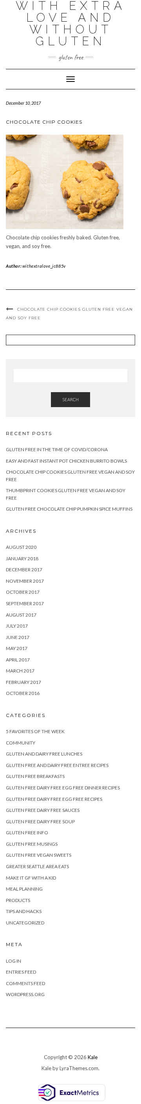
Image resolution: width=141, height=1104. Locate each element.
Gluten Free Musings (32, 844)
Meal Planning (24, 889)
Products (18, 900)
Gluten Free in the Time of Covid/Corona (57, 449)
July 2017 (17, 626)
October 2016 (23, 693)
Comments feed (25, 983)
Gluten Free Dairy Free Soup (40, 821)
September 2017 (25, 603)
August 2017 (21, 615)
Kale (93, 1057)
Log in (13, 961)
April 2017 (18, 660)
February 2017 (23, 682)
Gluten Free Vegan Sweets (38, 855)
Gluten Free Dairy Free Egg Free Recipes (54, 799)
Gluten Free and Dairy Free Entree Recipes (57, 765)
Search (70, 399)
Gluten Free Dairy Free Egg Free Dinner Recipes (63, 788)
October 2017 (23, 592)
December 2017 (24, 569)
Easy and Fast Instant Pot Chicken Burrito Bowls (66, 461)
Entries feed (21, 972)
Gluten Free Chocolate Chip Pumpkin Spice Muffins (69, 509)
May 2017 (16, 648)
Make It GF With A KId (31, 878)
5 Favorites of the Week (35, 731)
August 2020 (21, 547)
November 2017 (25, 581)
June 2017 (17, 637)
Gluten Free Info (27, 832)
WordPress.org (25, 994)
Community (20, 743)
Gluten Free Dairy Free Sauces (43, 810)
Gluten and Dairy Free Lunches (44, 754)
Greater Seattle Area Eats (37, 866)
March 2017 (20, 671)
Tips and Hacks (24, 911)
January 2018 (22, 558)
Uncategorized (25, 923)
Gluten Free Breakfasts (35, 776)
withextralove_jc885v (44, 266)
